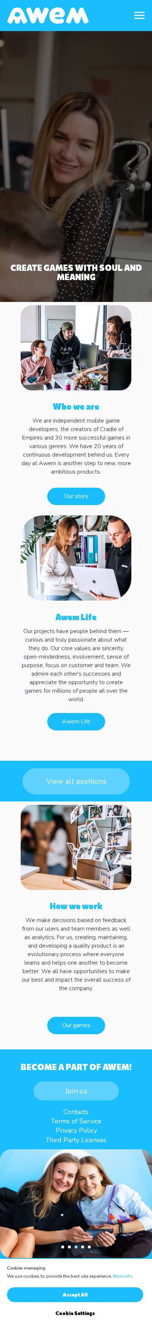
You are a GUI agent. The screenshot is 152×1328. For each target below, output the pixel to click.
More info (122, 1276)
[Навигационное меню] (139, 15)
